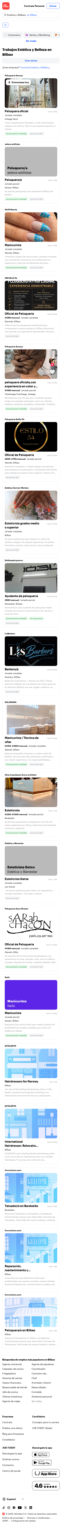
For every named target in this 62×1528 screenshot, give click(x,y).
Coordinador (39, 1368)
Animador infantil (41, 1382)
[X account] (25, 1507)
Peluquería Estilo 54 (14, 419)
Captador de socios (13, 1368)
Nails (7, 977)
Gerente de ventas (12, 1378)
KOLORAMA (10, 702)
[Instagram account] (8, 1507)
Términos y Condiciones (38, 1518)
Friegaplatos (9, 1373)
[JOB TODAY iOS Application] (40, 1455)
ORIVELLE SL (11, 278)
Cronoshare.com (13, 1170)
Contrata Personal (34, 5)
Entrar (53, 5)
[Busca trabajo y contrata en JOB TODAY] (6, 6)
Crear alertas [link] (31, 60)
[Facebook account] (14, 1507)
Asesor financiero (11, 1382)
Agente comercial (12, 1364)
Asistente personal (42, 1396)
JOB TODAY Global (42, 1428)
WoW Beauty (11, 209)
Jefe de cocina (10, 1392)
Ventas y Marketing (39, 35)
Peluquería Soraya (14, 75)
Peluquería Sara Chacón (16, 908)
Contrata (7, 1422)
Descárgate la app (12, 1453)
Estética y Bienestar (14, 843)
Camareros (14, 35)
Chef (34, 1378)
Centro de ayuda (11, 1470)
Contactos (8, 1465)
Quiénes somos (10, 1459)
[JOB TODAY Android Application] (42, 1463)
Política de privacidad (12, 1518)
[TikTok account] (3, 1507)
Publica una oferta (12, 1428)
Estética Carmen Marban (17, 488)
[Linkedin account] (30, 1507)
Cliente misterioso (12, 1396)
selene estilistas (12, 144)
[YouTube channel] (20, 1507)
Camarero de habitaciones (39, 1373)
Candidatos (8, 1439)
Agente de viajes (11, 1401)
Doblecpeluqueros (14, 560)
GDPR (5, 1520)
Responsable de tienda (14, 1387)
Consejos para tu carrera (45, 1422)
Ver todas (31, 40)
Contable (37, 1392)
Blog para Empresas (13, 1433)
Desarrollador (39, 1387)
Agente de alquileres (43, 1364)
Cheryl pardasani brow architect (20, 775)
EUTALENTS (10, 1046)
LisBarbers (10, 633)
